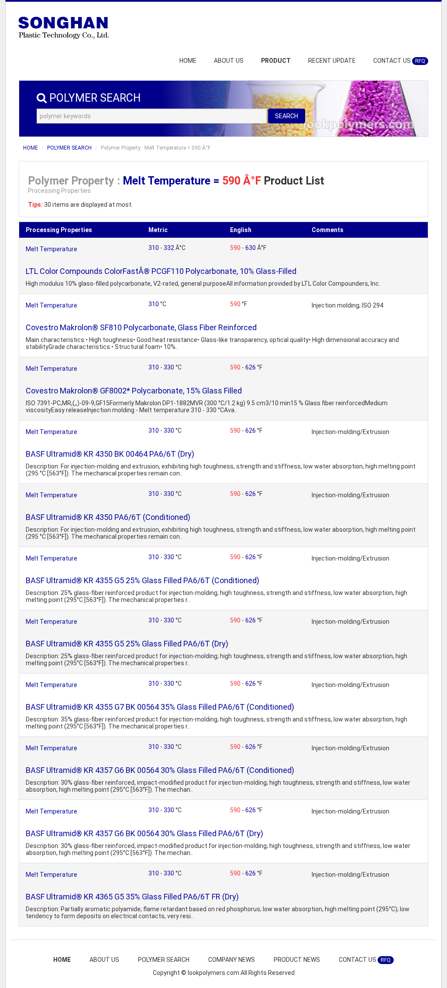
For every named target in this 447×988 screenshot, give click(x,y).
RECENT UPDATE (332, 60)
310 (154, 247)
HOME (187, 60)
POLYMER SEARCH (69, 148)
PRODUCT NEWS (297, 959)
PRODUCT (276, 60)
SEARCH (286, 116)
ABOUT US (229, 60)
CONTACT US (399, 60)
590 (236, 247)
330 (169, 367)
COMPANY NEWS (231, 959)
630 (251, 247)
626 (251, 367)
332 (169, 247)
